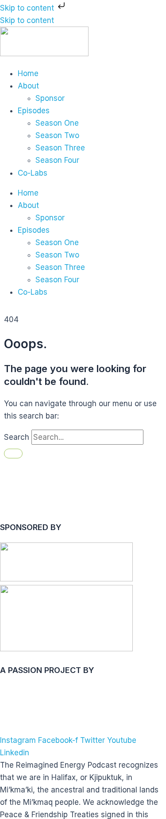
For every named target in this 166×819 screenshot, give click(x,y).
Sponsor (50, 98)
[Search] (13, 453)
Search (16, 437)
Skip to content (28, 8)
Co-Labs (32, 173)
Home (28, 73)
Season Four (57, 160)
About (28, 85)
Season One (57, 123)
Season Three (60, 147)
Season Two (57, 135)
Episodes (34, 110)
